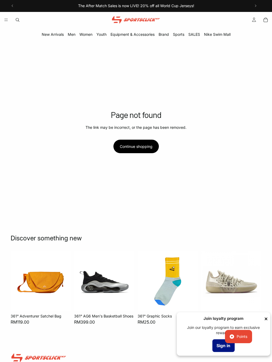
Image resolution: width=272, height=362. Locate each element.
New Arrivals (53, 34)
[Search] (17, 20)
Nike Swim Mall (217, 34)
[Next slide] (255, 6)
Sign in (223, 345)
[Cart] (265, 20)
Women (85, 34)
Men (71, 34)
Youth (101, 34)
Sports (178, 34)
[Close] (266, 318)
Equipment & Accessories (132, 34)
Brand (164, 34)
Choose (130, 303)
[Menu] (6, 20)
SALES (194, 34)
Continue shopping (136, 146)
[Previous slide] (12, 6)
